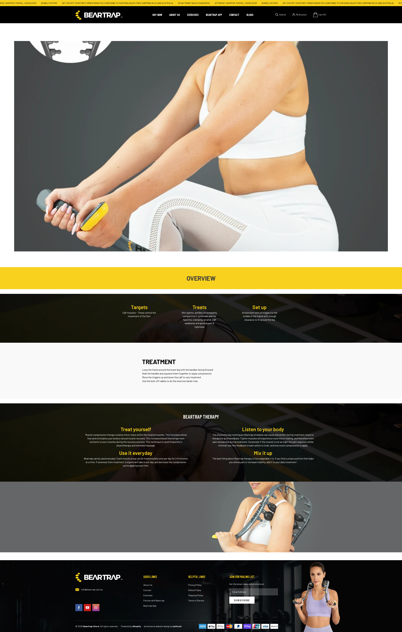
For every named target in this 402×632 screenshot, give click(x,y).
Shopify (137, 626)
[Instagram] (95, 607)
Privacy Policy (194, 585)
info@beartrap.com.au (92, 589)
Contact (147, 590)
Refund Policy (194, 590)
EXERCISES (193, 14)
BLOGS (250, 14)
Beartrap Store (91, 626)
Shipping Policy (195, 595)
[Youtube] (87, 607)
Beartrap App (149, 605)
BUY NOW (157, 14)
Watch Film (202, 154)
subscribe (242, 600)
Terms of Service (196, 600)
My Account (301, 14)
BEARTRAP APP (214, 14)
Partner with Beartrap (153, 600)
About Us (147, 585)
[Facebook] (78, 607)
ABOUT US (174, 14)
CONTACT (234, 14)
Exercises (147, 595)
